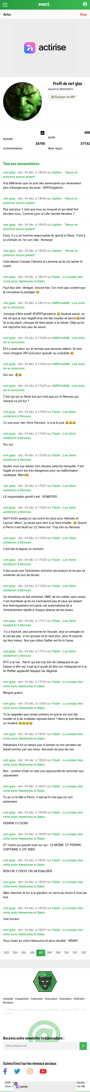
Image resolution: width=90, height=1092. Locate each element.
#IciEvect (79, 999)
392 (83, 952)
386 (32, 952)
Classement (22, 999)
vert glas (9, 172)
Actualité (8, 999)
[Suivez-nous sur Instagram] (30, 1072)
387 (40, 952)
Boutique (8, 1003)
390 (66, 952)
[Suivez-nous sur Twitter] (17, 1072)
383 (6, 952)
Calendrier (37, 999)
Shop (83, 14)
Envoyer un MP (63, 97)
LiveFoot (66, 1010)
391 (75, 952)
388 (49, 952)
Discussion (51, 999)
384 (15, 952)
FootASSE (53, 1010)
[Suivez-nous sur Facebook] (5, 1072)
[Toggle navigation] (5, 5)
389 (57, 952)
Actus (7, 14)
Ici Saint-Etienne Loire (32, 1010)
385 (23, 952)
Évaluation (66, 999)
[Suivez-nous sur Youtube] (43, 1072)
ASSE (76, 1010)
